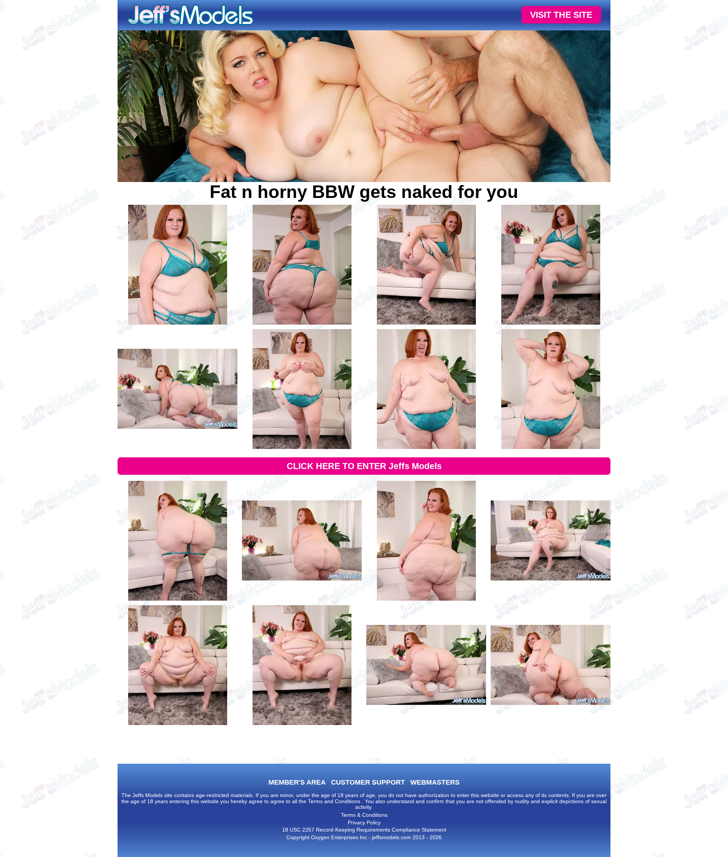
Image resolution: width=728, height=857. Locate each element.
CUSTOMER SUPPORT (368, 782)
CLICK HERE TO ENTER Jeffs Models (364, 466)
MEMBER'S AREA (297, 782)
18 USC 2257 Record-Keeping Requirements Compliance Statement (364, 830)
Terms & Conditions (364, 815)
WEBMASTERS (435, 782)
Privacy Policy (364, 822)
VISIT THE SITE (561, 15)
